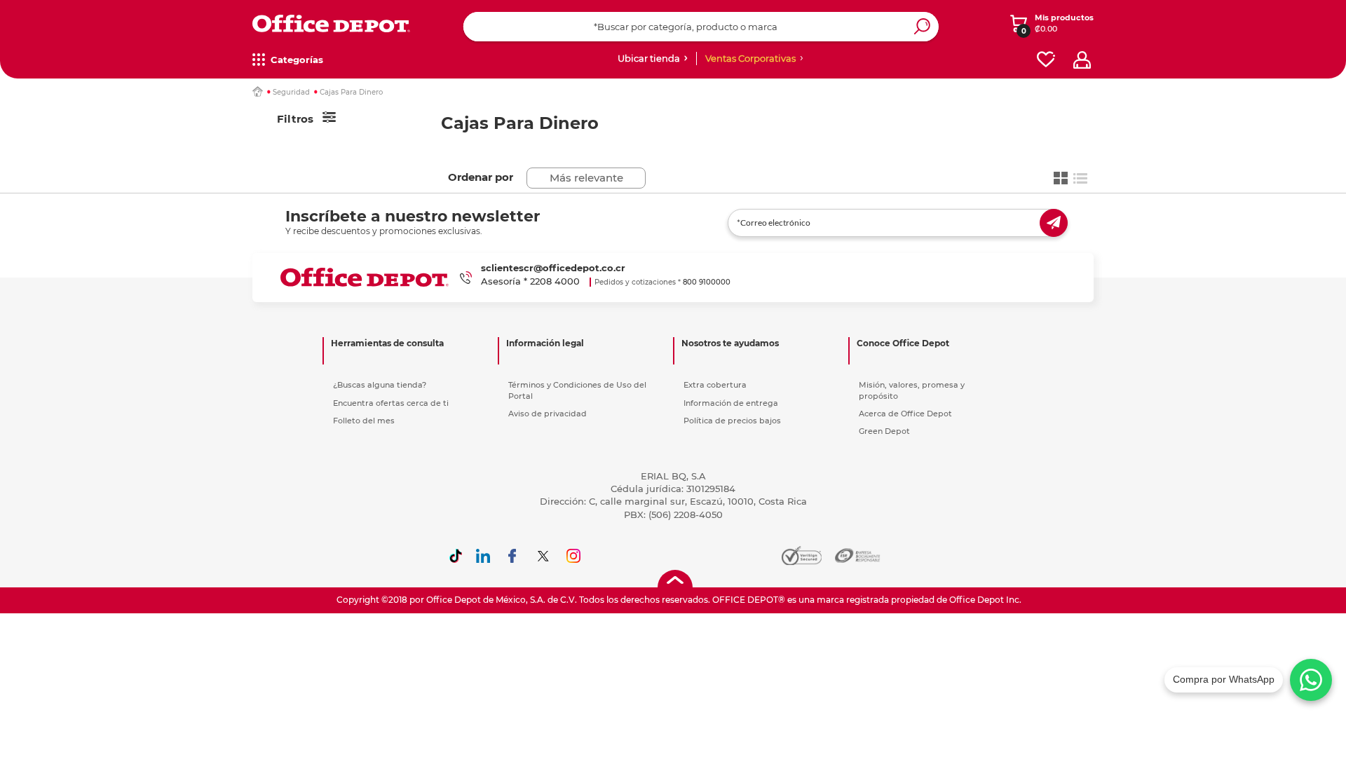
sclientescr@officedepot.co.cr (553, 267)
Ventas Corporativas (750, 58)
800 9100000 (706, 282)
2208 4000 (555, 281)
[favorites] (1046, 60)
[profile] (1082, 60)
